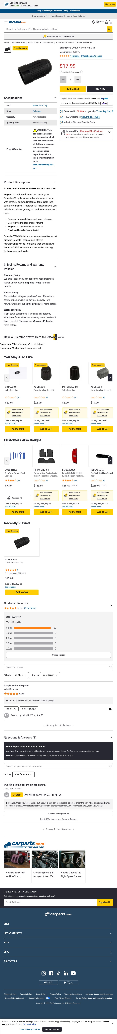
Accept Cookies (52, 1029)
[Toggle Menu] (6, 22)
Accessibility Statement (14, 998)
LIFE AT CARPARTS (13, 933)
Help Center (58, 337)
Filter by (8, 675)
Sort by (35, 675)
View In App (110, 4)
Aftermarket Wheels (65, 42)
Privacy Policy (55, 994)
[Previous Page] (44, 725)
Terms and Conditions (73, 994)
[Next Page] (73, 725)
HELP (6, 942)
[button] (58, 4)
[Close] (112, 1023)
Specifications (13, 98)
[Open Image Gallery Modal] (35, 71)
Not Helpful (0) (29, 709)
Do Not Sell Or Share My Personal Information (94, 998)
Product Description (17, 182)
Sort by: (7, 774)
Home (6, 42)
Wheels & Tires (18, 42)
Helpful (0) (11, 709)
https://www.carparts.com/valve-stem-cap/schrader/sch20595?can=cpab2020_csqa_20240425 (59, 806)
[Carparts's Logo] (17, 22)
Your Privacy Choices (63, 998)
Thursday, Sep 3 (104, 111)
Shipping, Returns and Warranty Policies (24, 267)
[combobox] (50, 675)
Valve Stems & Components (40, 42)
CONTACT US (10, 961)
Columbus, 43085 (90, 116)
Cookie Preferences (37, 998)
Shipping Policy (33, 282)
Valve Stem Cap (40, 105)
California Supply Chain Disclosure (99, 994)
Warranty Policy (41, 321)
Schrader (37, 111)
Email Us (56, 337)
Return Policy (33, 304)
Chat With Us (55, 337)
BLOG (6, 952)
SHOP (7, 924)
